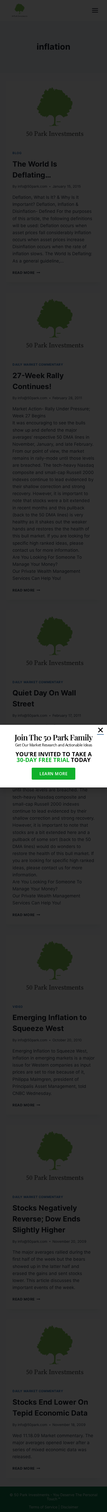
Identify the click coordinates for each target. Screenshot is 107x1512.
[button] (100, 730)
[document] (53, 756)
